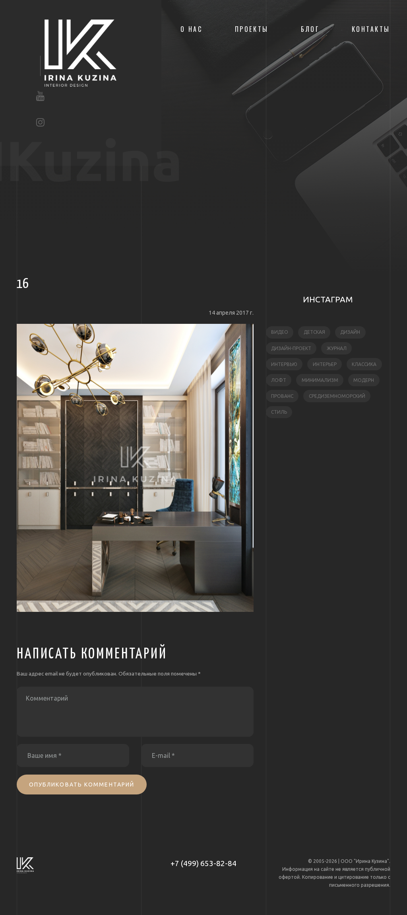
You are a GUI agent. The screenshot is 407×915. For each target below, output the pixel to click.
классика (364, 364)
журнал (337, 348)
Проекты (252, 29)
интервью (284, 364)
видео (279, 332)
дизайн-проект (291, 348)
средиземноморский (337, 396)
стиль (279, 412)
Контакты (371, 29)
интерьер (325, 364)
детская (314, 332)
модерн (363, 380)
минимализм (320, 380)
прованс (282, 396)
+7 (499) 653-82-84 (203, 863)
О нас (191, 29)
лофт (278, 380)
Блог (310, 29)
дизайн (350, 332)
